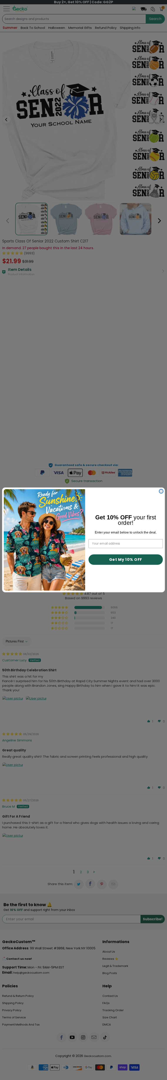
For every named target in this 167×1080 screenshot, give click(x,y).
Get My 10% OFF (125, 559)
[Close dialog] (161, 491)
